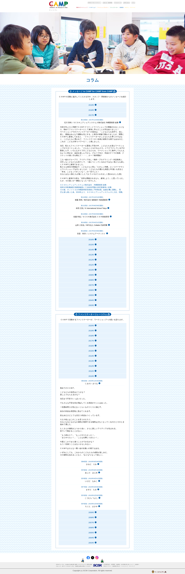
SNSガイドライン (107, 566)
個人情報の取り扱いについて (127, 564)
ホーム (50, 10)
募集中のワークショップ (81, 7)
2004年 (91, 300)
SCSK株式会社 (107, 564)
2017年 (91, 341)
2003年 (91, 305)
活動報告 (122, 7)
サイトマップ (132, 566)
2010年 (91, 270)
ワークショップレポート (103, 7)
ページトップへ (159, 571)
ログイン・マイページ (130, 7)
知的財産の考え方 (116, 566)
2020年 (91, 326)
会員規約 (137, 564)
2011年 (91, 265)
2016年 (91, 240)
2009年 (91, 275)
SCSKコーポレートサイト (94, 2)
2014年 (91, 250)
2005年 (91, 295)
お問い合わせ (127, 2)
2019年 (91, 105)
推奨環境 (113, 564)
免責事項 (118, 564)
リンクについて (124, 566)
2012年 (91, 260)
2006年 (91, 290)
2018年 (91, 110)
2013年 (91, 255)
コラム (133, 2)
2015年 (91, 245)
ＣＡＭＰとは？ (92, 7)
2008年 (91, 280)
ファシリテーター (114, 7)
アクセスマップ (117, 2)
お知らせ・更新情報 (107, 2)
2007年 (91, 285)
